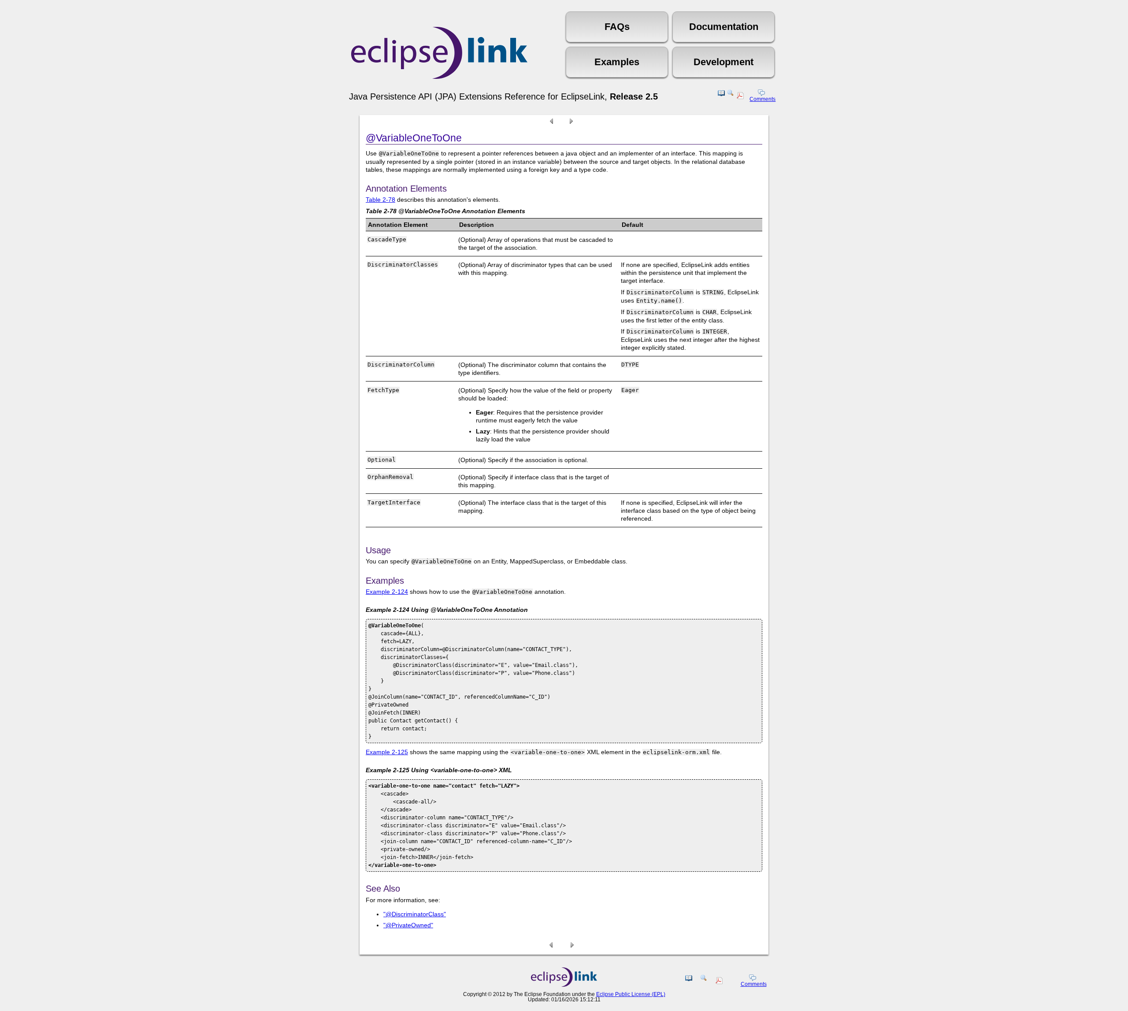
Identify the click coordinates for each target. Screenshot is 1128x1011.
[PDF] (741, 96)
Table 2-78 (380, 199)
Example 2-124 (387, 591)
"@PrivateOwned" (408, 925)
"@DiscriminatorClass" (414, 914)
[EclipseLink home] (564, 984)
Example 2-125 (387, 751)
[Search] (730, 96)
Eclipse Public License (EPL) (630, 994)
